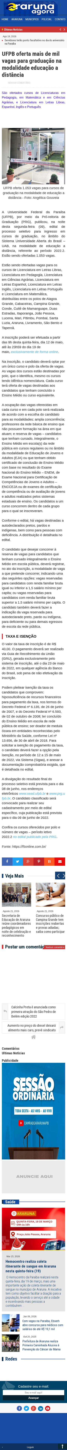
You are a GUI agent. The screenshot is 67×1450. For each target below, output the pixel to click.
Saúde (10, 1202)
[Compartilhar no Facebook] (7, 861)
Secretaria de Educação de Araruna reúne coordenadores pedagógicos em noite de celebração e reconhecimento (16, 925)
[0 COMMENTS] (16, 38)
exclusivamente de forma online (34, 352)
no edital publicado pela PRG (34, 837)
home (5, 19)
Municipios (32, 19)
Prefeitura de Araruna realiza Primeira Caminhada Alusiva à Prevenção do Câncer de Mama (41, 1345)
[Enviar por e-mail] (60, 861)
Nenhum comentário (19, 83)
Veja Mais (14, 876)
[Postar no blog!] (49, 861)
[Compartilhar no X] (17, 861)
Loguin (30, 1447)
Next (64, 31)
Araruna (17, 19)
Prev (60, 31)
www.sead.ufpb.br (32, 793)
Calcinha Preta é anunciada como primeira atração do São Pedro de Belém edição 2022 (33, 1011)
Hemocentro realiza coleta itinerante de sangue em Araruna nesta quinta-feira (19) (31, 1266)
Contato (60, 19)
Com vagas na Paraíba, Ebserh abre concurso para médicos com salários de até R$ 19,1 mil (42, 1325)
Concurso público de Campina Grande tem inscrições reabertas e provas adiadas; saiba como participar (50, 923)
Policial (47, 19)
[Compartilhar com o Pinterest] (39, 861)
